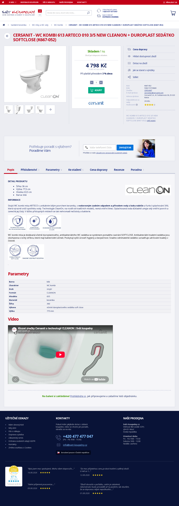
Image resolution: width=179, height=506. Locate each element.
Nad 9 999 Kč (110, 16)
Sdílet (135, 77)
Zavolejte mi (125, 147)
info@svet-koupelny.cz (75, 444)
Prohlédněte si (78, 396)
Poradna (137, 170)
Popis (10, 170)
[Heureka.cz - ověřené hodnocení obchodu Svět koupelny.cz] (13, 485)
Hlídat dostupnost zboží (144, 56)
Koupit (98, 90)
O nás (11, 2)
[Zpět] (7, 36)
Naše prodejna (66, 2)
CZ (40, 11)
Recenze (119, 170)
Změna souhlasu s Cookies (20, 447)
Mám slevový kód (16, 424)
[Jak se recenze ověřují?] (137, 105)
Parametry (54, 170)
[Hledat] (88, 13)
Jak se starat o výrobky (143, 70)
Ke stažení (75, 170)
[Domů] (4, 2)
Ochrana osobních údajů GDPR (22, 441)
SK (40, 15)
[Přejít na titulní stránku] (18, 13)
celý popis (151, 120)
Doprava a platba (16, 434)
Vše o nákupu (49, 2)
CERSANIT (148, 90)
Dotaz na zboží (140, 63)
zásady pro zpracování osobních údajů (111, 153)
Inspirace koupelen (29, 2)
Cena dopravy (98, 170)
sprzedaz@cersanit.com (153, 93)
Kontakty (82, 2)
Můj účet (12, 428)
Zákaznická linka (109, 11)
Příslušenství (30, 170)
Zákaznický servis (16, 438)
